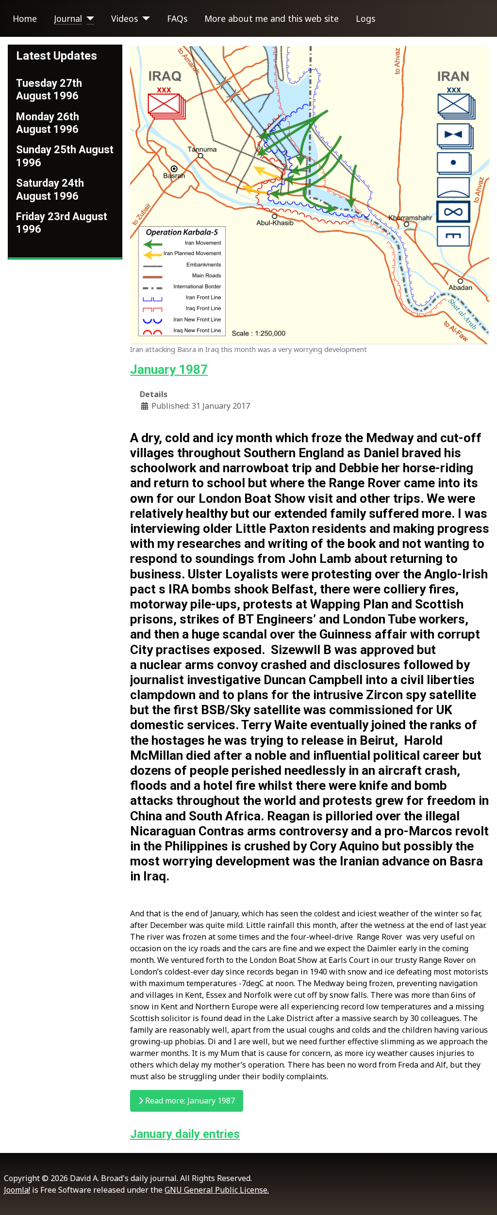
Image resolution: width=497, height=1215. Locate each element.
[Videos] (144, 18)
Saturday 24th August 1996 (50, 189)
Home (25, 18)
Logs (365, 18)
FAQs (177, 18)
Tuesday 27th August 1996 (49, 89)
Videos (124, 18)
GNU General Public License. (217, 1189)
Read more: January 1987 (189, 1100)
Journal (68, 18)
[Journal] (88, 18)
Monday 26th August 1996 (47, 123)
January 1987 (169, 369)
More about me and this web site (271, 18)
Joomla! (17, 1189)
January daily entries (185, 1134)
